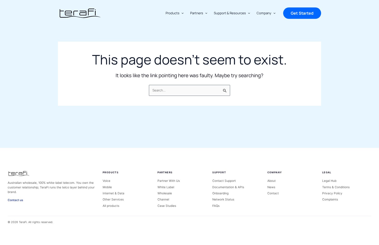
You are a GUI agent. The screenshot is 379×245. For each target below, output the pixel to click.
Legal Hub (329, 180)
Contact (273, 193)
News (271, 187)
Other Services (113, 199)
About (271, 180)
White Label (165, 187)
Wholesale (164, 193)
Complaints (330, 199)
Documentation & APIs (228, 187)
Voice (106, 180)
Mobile (107, 187)
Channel (163, 199)
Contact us (15, 200)
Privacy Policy (332, 193)
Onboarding (220, 193)
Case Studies (166, 205)
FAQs (216, 205)
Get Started (302, 13)
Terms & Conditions (336, 187)
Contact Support (224, 180)
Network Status (223, 199)
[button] (181, 13)
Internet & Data (113, 193)
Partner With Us (168, 180)
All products (111, 205)
